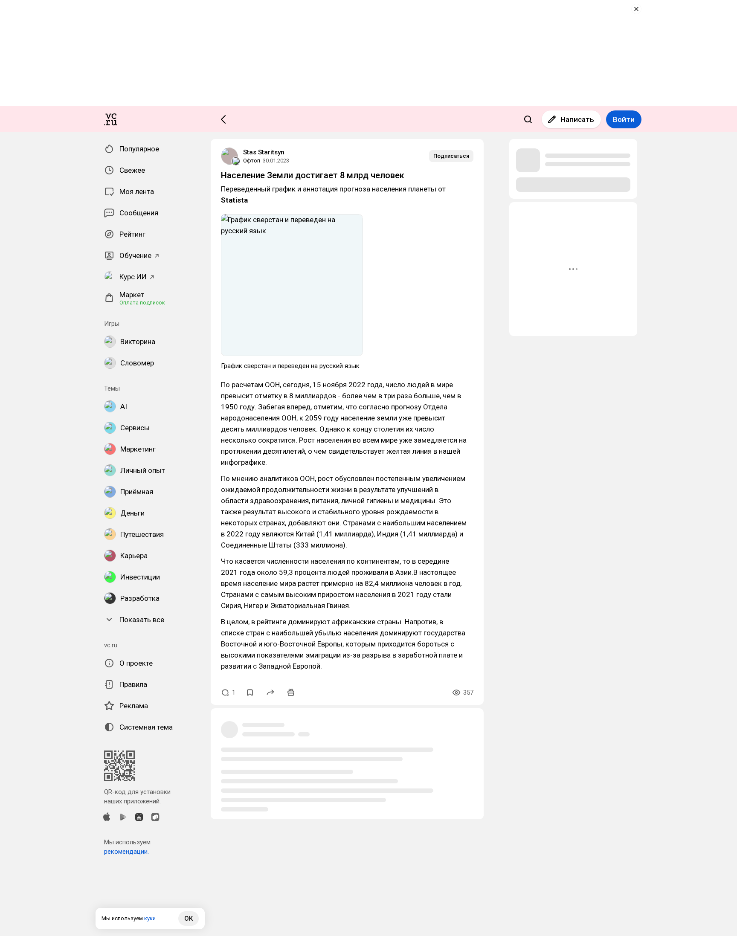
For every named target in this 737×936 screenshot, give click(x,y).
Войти (624, 119)
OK (188, 918)
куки (150, 918)
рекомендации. (126, 851)
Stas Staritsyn (263, 152)
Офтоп (251, 160)
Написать (577, 119)
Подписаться (451, 156)
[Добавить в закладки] (250, 692)
